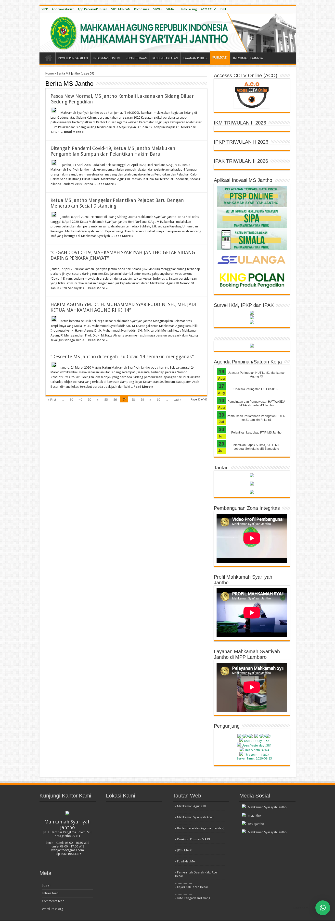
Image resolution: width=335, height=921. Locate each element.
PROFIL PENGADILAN (73, 58)
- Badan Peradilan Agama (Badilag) (199, 828)
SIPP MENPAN (120, 9)
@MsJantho (255, 824)
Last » (177, 399)
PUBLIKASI (220, 57)
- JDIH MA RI (184, 850)
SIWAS (157, 9)
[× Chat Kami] (322, 907)
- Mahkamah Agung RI (190, 806)
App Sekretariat (63, 9)
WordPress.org (52, 909)
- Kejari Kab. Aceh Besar (191, 887)
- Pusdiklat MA (185, 861)
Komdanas (141, 9)
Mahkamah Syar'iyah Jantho (266, 807)
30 (71, 399)
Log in (46, 885)
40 (80, 399)
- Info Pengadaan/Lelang (192, 898)
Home (49, 73)
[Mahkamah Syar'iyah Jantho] (167, 32)
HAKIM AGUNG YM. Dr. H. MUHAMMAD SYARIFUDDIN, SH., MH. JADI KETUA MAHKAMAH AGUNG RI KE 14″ (123, 307)
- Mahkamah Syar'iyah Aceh (194, 817)
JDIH (222, 9)
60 (158, 399)
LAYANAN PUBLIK (195, 58)
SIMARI (171, 9)
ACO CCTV (208, 9)
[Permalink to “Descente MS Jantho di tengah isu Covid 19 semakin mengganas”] (54, 364)
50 (89, 399)
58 (133, 399)
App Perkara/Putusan (92, 9)
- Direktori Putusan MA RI (192, 839)
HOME (48, 58)
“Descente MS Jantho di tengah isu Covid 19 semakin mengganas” (122, 357)
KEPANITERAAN (136, 58)
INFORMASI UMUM (106, 58)
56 (115, 399)
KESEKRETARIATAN (165, 58)
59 (142, 399)
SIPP (44, 9)
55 (106, 399)
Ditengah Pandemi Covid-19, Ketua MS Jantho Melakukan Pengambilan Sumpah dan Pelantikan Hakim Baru (113, 151)
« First (52, 399)
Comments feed (53, 901)
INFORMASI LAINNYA (248, 58)
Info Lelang (189, 9)
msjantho (253, 815)
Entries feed (50, 893)
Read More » (74, 132)
